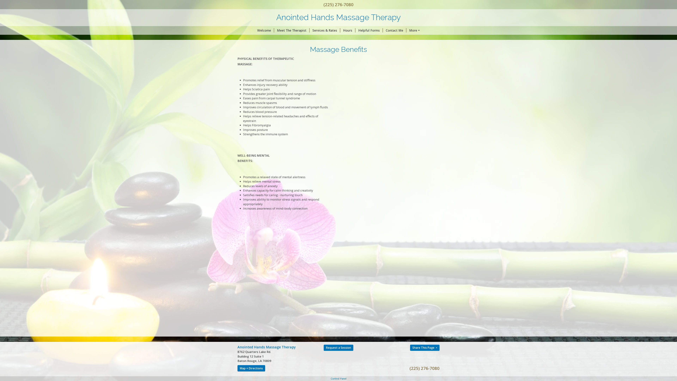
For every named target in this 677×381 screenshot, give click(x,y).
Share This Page (423, 348)
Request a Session (338, 348)
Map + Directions (251, 368)
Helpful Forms (369, 30)
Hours (347, 30)
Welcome (264, 30)
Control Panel (338, 378)
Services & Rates (324, 30)
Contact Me (394, 30)
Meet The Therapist (291, 30)
